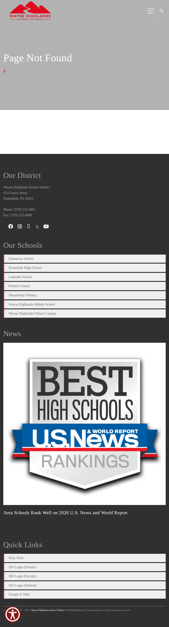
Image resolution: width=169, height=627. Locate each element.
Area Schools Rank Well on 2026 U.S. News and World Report (65, 512)
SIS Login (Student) (23, 585)
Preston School (19, 286)
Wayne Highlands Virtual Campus (32, 313)
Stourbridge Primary (23, 295)
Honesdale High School (25, 268)
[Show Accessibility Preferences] (12, 614)
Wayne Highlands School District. (48, 610)
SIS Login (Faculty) (22, 576)
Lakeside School (20, 277)
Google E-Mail (19, 594)
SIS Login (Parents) (22, 567)
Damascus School (21, 259)
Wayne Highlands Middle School (32, 304)
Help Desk (16, 558)
